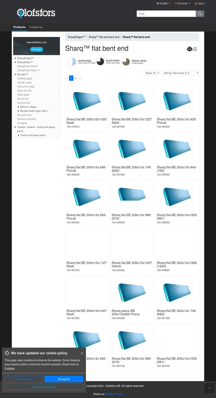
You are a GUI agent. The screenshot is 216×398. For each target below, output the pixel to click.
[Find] (200, 13)
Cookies (10, 368)
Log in (200, 3)
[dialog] (43, 373)
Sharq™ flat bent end (136, 37)
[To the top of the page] (209, 388)
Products (20, 27)
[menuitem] (36, 58)
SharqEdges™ (76, 37)
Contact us (35, 27)
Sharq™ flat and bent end (104, 37)
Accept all (64, 379)
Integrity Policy (114, 394)
